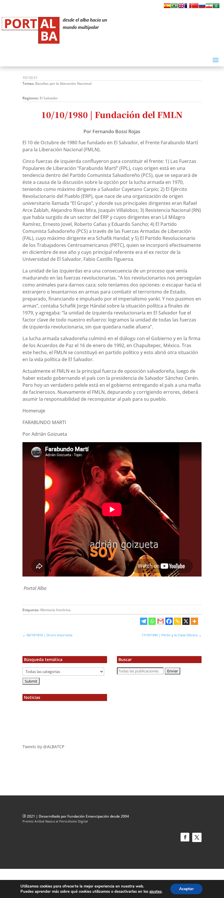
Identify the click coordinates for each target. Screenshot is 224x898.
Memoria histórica (55, 609)
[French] (188, 7)
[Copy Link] (177, 621)
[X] (186, 621)
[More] (194, 621)
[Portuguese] (174, 7)
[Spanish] (167, 7)
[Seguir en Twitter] (197, 837)
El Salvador (49, 98)
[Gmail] (160, 621)
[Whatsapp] (152, 621)
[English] (181, 7)
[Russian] (202, 7)
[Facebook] (169, 621)
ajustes (155, 891)
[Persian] (209, 7)
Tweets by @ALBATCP (43, 746)
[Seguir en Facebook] (185, 837)
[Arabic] (216, 7)
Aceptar (186, 889)
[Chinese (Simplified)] (195, 7)
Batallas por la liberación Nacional (63, 83)
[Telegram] (143, 621)
